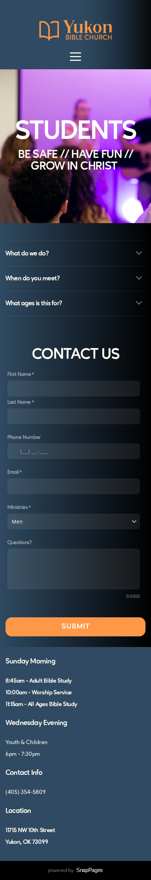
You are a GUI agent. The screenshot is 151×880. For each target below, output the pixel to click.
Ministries (17, 507)
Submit (76, 627)
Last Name (19, 402)
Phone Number (24, 437)
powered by (75, 870)
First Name (19, 374)
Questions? (19, 542)
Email (13, 472)
